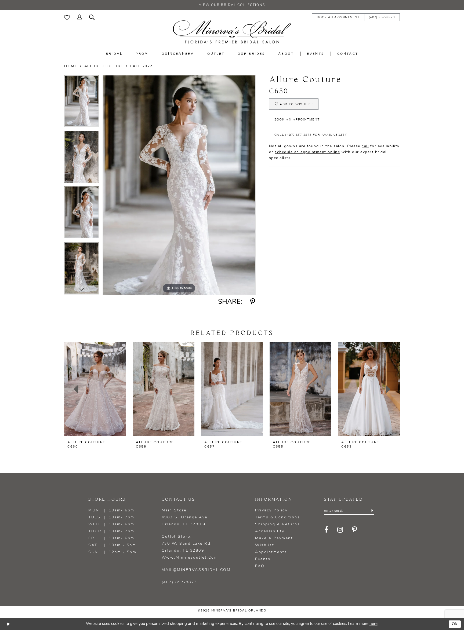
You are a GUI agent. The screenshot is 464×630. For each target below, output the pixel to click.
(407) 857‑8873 (179, 582)
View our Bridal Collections (232, 5)
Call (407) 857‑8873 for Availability (310, 135)
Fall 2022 (141, 66)
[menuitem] (67, 16)
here (373, 624)
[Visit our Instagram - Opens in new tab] (340, 529)
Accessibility (270, 531)
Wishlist (264, 545)
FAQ (260, 566)
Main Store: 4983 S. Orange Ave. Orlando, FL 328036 (185, 517)
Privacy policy (271, 510)
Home (70, 66)
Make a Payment (274, 538)
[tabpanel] (81, 103)
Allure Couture (103, 66)
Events (262, 559)
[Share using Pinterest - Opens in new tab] (253, 302)
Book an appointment (297, 119)
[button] (79, 16)
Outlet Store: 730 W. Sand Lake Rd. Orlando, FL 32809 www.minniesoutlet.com (190, 547)
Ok (455, 624)
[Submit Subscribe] (372, 511)
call (365, 146)
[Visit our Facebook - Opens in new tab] (326, 529)
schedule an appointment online (307, 152)
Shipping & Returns (277, 524)
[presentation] (95, 389)
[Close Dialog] (8, 624)
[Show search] (92, 16)
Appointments (271, 552)
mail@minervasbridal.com (196, 570)
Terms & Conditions (277, 517)
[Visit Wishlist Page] (67, 16)
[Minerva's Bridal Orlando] (232, 31)
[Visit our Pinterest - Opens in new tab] (354, 529)
